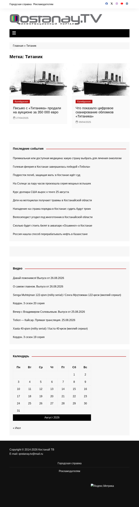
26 (40, 403)
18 (29, 396)
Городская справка (20, 4)
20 (51, 396)
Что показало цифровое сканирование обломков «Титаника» (95, 112)
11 (29, 389)
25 (29, 403)
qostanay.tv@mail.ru (31, 453)
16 (85, 389)
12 (40, 389)
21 (63, 396)
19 (40, 396)
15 (74, 389)
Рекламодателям (43, 4)
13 (51, 389)
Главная (18, 45)
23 (85, 396)
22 (74, 396)
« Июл (17, 428)
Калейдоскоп (21, 101)
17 (18, 396)
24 (18, 403)
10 (18, 389)
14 (63, 389)
